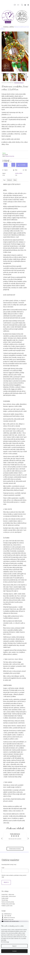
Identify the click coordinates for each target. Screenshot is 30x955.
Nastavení (14, 946)
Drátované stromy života (9, 156)
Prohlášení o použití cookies (7, 905)
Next (28, 838)
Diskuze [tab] (15, 180)
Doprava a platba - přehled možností (9, 896)
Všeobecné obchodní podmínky (8, 902)
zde (8, 942)
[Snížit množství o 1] (6, 165)
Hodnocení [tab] (9, 180)
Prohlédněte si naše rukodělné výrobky (11, 921)
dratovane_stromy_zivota (8, 919)
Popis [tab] (4, 180)
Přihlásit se (6, 882)
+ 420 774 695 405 (7, 915)
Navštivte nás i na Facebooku (9, 917)
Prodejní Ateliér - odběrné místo (8, 894)
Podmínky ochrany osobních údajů (8, 904)
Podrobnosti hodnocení (19, 82)
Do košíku (22, 165)
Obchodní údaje (5, 900)
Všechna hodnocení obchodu (15, 848)
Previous (1, 838)
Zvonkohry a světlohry (18, 173)
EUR (18, 5)
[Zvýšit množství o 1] (13, 165)
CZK (15, 5)
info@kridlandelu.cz (8, 914)
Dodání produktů (5, 898)
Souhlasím (14, 951)
